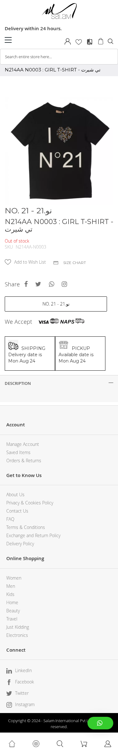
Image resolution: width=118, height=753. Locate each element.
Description (18, 383)
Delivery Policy (20, 544)
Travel (11, 619)
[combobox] (59, 57)
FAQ (10, 519)
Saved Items (18, 452)
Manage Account (22, 444)
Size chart (74, 262)
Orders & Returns (23, 461)
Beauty (13, 611)
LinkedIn (23, 670)
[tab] (59, 383)
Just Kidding (17, 627)
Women (13, 578)
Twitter (22, 693)
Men (10, 586)
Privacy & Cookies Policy (29, 503)
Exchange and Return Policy (33, 535)
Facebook (24, 682)
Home (12, 602)
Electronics (17, 635)
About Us (15, 494)
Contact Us (17, 511)
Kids (10, 594)
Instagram (25, 704)
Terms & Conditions (25, 527)
